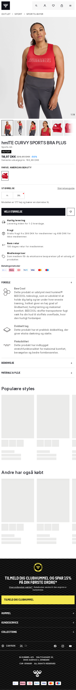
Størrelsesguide (66, 188)
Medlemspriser (16, 253)
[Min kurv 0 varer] (62, 5)
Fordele (5, 282)
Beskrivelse (7, 363)
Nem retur (13, 243)
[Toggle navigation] (36, 5)
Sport (18, 14)
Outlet (6, 14)
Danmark (11, 645)
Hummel (6, 613)
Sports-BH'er (34, 14)
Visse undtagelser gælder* (21, 587)
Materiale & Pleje (10, 372)
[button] (45, 5)
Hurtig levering (16, 220)
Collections (9, 631)
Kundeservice (9, 622)
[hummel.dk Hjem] (5, 5)
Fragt (10, 230)
